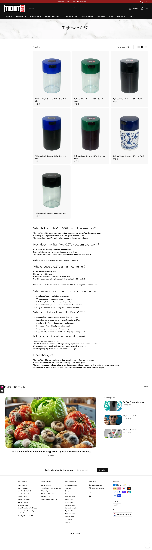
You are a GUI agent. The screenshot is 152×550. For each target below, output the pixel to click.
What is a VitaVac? (129, 416)
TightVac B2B (69, 511)
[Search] (74, 8)
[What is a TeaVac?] (113, 434)
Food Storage (35, 16)
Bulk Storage (101, 16)
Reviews (67, 522)
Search (67, 491)
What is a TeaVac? (129, 430)
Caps (111, 16)
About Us (120, 16)
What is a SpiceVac (23, 500)
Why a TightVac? (23, 488)
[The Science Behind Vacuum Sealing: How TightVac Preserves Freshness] (50, 422)
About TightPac (46, 485)
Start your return (70, 497)
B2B (130, 16)
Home (8, 16)
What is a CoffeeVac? (24, 491)
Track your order (70, 514)
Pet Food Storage (71, 16)
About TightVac (22, 485)
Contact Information (71, 508)
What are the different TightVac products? (27, 512)
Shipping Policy (70, 505)
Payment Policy (69, 517)
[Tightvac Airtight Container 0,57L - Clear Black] (51, 192)
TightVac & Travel (23, 505)
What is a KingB (46, 497)
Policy (67, 494)
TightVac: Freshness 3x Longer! (134, 402)
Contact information (71, 485)
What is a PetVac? (23, 497)
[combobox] (52, 8)
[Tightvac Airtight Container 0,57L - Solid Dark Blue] (51, 136)
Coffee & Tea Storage (52, 16)
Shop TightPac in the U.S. (49, 500)
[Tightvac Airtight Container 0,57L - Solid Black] (129, 78)
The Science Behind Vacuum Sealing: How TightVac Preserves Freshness (50, 451)
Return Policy (69, 500)
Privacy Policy (69, 502)
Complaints (68, 519)
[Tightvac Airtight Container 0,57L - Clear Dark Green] (90, 79)
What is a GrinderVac (48, 494)
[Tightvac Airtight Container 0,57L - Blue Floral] (129, 135)
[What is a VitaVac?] (113, 420)
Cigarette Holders (87, 16)
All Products (20, 16)
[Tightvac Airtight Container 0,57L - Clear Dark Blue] (51, 79)
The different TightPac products (51, 488)
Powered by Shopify (75, 533)
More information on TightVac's (27, 508)
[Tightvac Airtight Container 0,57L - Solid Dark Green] (90, 136)
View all (145, 387)
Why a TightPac (46, 491)
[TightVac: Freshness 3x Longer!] (113, 406)
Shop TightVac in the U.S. (26, 516)
